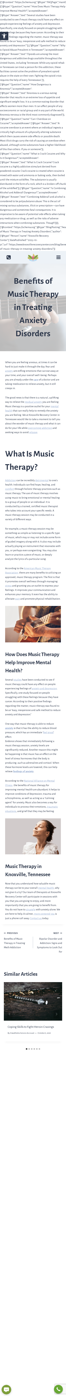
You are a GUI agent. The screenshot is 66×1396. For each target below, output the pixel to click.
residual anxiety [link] (33, 402)
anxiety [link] (9, 370)
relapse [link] (33, 432)
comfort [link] (9, 489)
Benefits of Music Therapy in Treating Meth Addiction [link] (14, 940)
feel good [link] (48, 732)
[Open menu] (58, 257)
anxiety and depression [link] (44, 688)
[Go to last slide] (9, 1014)
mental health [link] (46, 887)
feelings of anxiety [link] (23, 771)
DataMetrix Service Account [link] (22, 1033)
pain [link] (17, 598)
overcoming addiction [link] (40, 428)
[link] (4, 36)
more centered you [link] (44, 913)
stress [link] (8, 585)
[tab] (26, 1049)
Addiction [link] (10, 480)
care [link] (35, 379)
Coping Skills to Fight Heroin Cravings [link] (31, 1026)
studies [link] (18, 679)
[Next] (56, 1014)
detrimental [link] (42, 480)
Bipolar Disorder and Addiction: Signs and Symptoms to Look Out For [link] (49, 942)
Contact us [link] (36, 918)
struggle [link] (30, 909)
